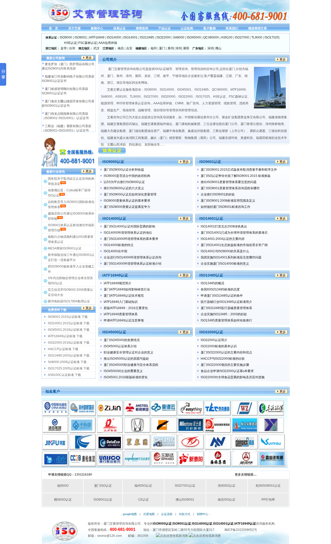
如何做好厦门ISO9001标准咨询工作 (225, 207)
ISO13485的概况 (212, 283)
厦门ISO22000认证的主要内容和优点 (226, 352)
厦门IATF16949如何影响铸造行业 (127, 289)
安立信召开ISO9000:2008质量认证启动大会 (70, 292)
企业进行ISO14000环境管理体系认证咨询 (132, 257)
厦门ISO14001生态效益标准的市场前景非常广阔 (234, 245)
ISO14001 (130, 37)
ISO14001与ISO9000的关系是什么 (225, 251)
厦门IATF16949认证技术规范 (124, 295)
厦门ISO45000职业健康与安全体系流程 (131, 365)
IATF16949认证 (245, 523)
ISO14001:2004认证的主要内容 (223, 239)
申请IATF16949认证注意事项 (124, 320)
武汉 (96, 48)
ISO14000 (114, 37)
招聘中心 (202, 514)
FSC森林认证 (87, 43)
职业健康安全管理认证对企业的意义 (128, 352)
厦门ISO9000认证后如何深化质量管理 (130, 194)
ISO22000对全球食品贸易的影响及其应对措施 (233, 377)
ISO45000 (194, 37)
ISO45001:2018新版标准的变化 (126, 377)
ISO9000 (66, 37)
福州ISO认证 (143, 485)
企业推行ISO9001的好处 (218, 194)
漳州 (178, 48)
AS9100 (226, 37)
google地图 (130, 514)
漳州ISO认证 (226, 485)
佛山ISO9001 (185, 499)
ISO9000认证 (162, 523)
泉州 (171, 48)
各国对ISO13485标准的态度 (220, 289)
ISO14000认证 (202, 523)
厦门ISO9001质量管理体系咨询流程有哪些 (230, 188)
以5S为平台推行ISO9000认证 (124, 182)
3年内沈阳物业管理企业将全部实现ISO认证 (70, 280)
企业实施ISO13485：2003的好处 (224, 314)
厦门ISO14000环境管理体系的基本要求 (131, 239)
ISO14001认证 (223, 523)
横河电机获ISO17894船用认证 (69, 301)
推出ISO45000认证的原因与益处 (126, 358)
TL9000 (256, 37)
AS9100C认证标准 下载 (64, 375)
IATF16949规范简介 (117, 283)
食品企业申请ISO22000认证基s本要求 (227, 371)
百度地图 (149, 514)
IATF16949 (96, 37)
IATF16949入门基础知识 (121, 302)
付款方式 (184, 514)
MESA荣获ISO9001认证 (64, 248)
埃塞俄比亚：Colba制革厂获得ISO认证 (69, 192)
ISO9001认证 (103, 499)
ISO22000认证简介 (214, 340)
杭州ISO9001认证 (268, 485)
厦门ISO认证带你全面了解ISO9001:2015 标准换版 (235, 176)
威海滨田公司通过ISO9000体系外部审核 (71, 216)
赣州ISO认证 (63, 499)
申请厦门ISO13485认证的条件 (222, 295)
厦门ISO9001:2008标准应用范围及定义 (228, 200)
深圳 (210, 48)
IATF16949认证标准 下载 (65, 336)
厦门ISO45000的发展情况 (122, 340)
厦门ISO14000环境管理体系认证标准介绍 (132, 263)
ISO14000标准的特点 (118, 245)
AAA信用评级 (108, 43)
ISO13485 (147, 37)
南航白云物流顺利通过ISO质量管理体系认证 (70, 239)
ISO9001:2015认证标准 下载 (68, 317)
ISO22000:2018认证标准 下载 (68, 342)
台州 (72, 48)
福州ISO (63, 485)
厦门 (162, 48)
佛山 (218, 48)
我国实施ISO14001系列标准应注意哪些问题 (231, 257)
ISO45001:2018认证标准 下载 (68, 330)
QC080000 (211, 37)
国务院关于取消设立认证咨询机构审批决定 (71, 181)
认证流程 (166, 514)
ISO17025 (272, 37)
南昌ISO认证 (226, 499)
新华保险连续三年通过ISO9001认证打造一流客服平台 (71, 257)
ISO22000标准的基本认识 (219, 346)
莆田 (186, 48)
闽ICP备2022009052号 (240, 530)
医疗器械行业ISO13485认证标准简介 (226, 302)
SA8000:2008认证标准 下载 (67, 362)
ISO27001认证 (185, 485)
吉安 (129, 48)
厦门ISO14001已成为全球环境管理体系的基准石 (234, 232)
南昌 (121, 48)
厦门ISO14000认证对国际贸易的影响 (129, 226)
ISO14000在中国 (115, 251)
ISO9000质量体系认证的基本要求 (127, 200)
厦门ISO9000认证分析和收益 (124, 169)
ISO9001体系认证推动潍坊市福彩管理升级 (71, 227)
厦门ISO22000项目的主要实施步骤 (225, 365)
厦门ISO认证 (103, 485)
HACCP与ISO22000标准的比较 (223, 358)
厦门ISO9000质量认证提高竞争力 (127, 207)
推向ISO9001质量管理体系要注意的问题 (229, 182)
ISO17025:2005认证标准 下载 (68, 368)
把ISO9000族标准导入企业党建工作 (71, 269)
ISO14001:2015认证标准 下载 (68, 323)
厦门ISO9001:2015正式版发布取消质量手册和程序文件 (239, 169)
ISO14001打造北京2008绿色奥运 (224, 226)
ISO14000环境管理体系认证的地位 (128, 232)
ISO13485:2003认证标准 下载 (68, 355)
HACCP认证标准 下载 (63, 349)
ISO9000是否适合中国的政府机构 (127, 176)
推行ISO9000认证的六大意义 (124, 188)
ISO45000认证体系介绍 (120, 346)
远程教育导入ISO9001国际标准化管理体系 (71, 204)
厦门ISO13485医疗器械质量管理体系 (226, 308)
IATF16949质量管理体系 (121, 314)
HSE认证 (70, 43)
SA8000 (178, 37)
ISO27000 (242, 37)
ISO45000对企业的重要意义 (123, 371)
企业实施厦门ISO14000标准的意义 (225, 263)
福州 (154, 48)
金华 (64, 48)
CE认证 (143, 499)
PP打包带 (268, 499)
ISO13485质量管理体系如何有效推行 (226, 320)
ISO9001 (80, 37)
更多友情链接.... (246, 474)
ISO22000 (163, 37)
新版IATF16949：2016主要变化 (126, 308)
